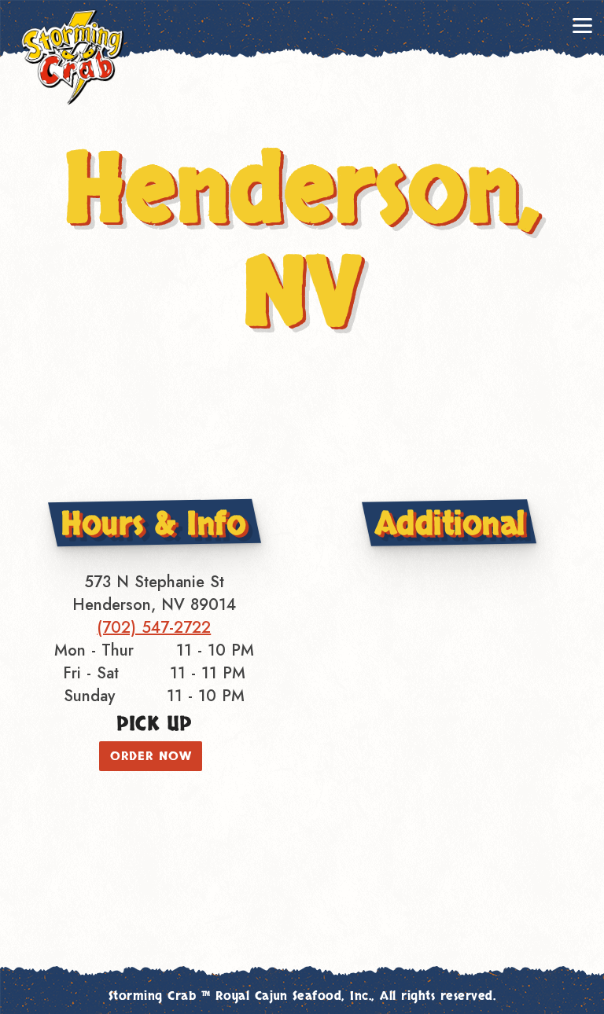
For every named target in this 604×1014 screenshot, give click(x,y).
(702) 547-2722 (154, 627)
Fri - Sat (91, 673)
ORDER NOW (151, 756)
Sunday (89, 696)
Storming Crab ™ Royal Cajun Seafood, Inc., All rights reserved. (302, 996)
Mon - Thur (94, 650)
